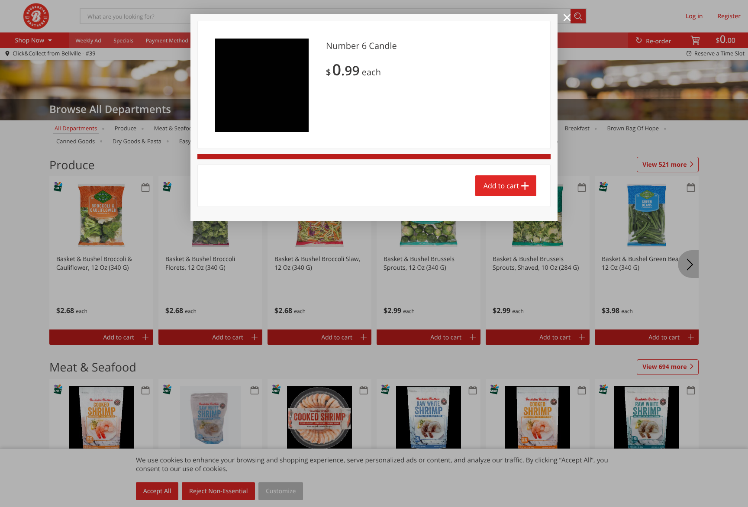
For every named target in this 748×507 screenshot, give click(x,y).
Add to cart (501, 186)
